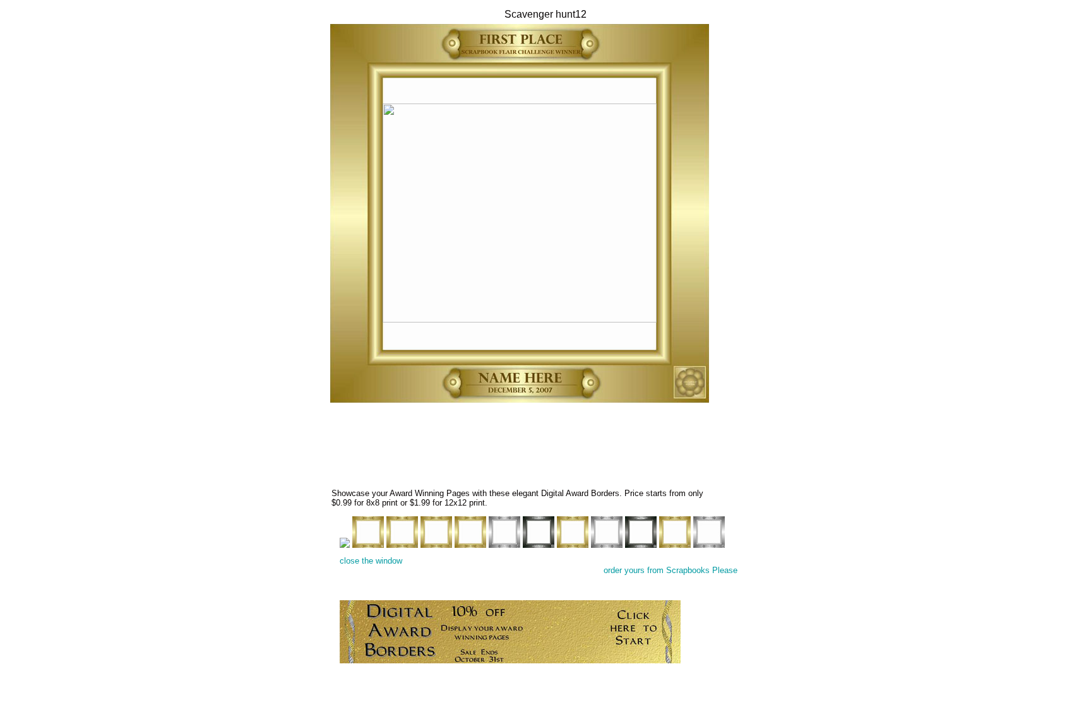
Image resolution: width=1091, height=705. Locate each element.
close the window (371, 561)
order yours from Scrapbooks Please (670, 570)
